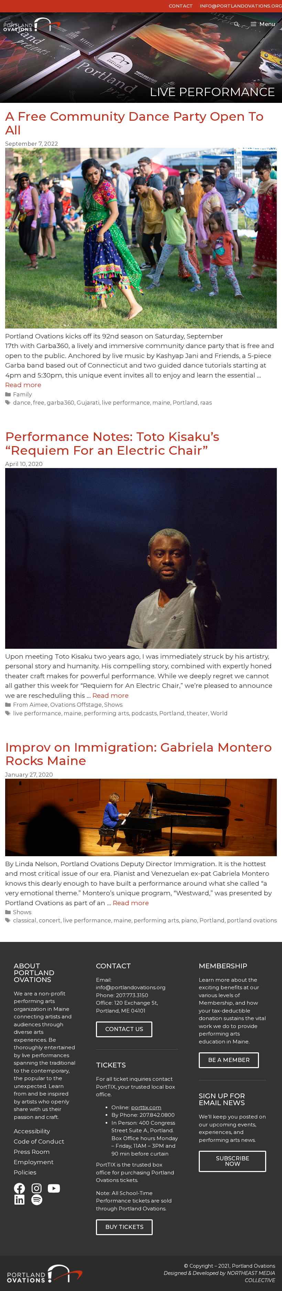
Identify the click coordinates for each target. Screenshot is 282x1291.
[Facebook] (19, 1188)
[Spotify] (36, 1199)
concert (50, 920)
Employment (34, 1162)
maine (161, 402)
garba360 (60, 402)
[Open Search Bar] (236, 24)
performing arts (106, 713)
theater (197, 713)
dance (22, 402)
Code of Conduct (39, 1141)
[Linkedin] (19, 1199)
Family (22, 394)
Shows (113, 704)
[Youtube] (53, 1188)
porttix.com (146, 1107)
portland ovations (252, 920)
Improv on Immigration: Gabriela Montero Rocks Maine (138, 754)
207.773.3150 (132, 995)
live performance (126, 402)
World (219, 713)
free (38, 402)
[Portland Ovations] (33, 24)
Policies (25, 1172)
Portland (185, 402)
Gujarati (88, 402)
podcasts (144, 713)
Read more (23, 385)
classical (24, 920)
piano (189, 920)
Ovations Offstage (76, 704)
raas (206, 402)
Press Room (32, 1151)
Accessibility (32, 1131)
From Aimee (30, 704)
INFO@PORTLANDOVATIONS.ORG (241, 6)
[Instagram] (36, 1188)
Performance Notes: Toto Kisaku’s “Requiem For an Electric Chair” (112, 443)
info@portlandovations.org (130, 987)
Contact (181, 6)
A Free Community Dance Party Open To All (134, 123)
